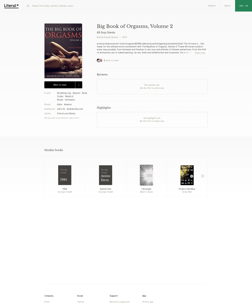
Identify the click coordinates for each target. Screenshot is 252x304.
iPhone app (147, 301)
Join (241, 5)
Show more (200, 52)
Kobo (59, 104)
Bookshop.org (64, 93)
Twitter (80, 301)
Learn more (74, 118)
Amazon (76, 93)
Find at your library (66, 113)
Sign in (227, 5)
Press (47, 301)
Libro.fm (61, 108)
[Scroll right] (202, 176)
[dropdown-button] (78, 84)
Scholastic (70, 99)
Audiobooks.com (75, 108)
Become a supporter (120, 301)
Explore (211, 5)
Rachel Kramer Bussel (107, 37)
